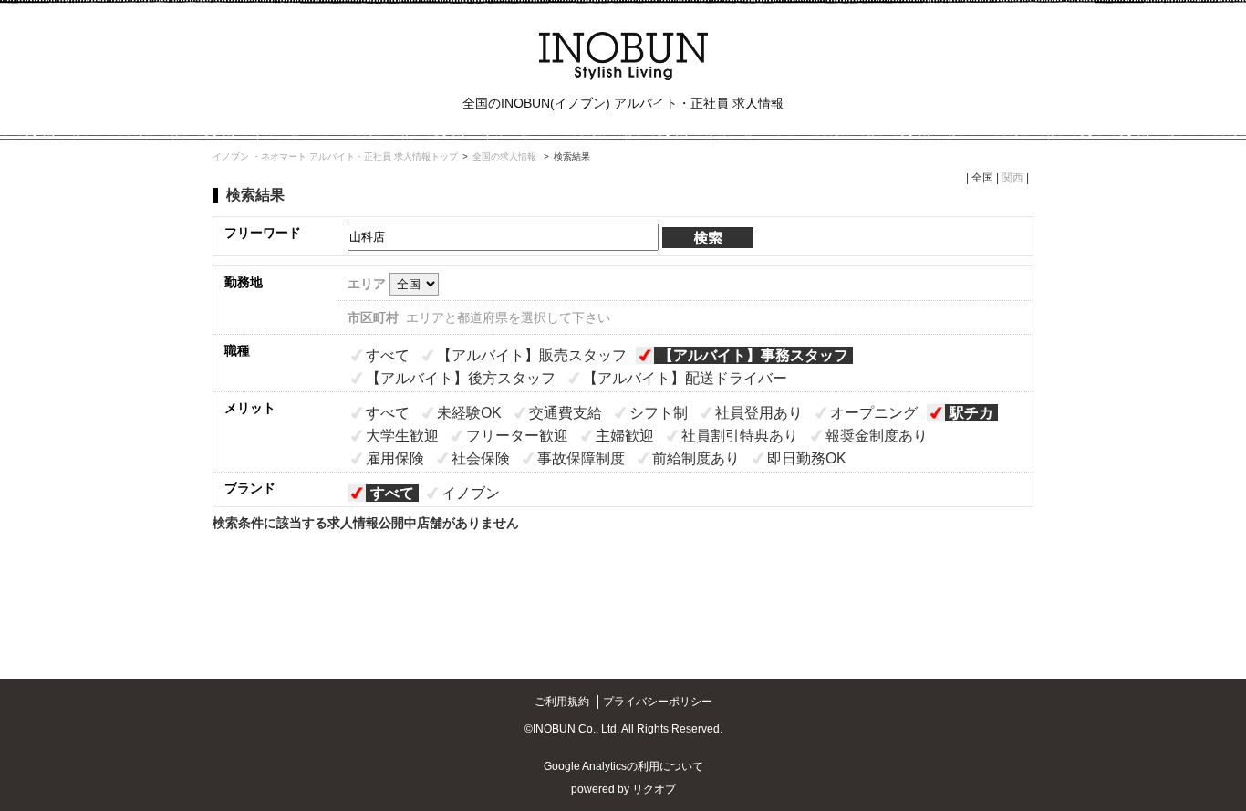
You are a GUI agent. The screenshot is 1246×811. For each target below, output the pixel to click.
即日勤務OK (806, 458)
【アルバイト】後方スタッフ (461, 378)
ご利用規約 (562, 701)
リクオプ (654, 789)
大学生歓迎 (402, 435)
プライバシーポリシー (657, 701)
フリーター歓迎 (517, 435)
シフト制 (658, 413)
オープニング (874, 413)
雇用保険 (395, 458)
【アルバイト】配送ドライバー (685, 378)
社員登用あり (759, 413)
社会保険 (481, 458)
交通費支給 (565, 413)
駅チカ (971, 413)
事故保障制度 (581, 458)
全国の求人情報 (505, 156)
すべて (388, 355)
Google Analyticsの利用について (623, 766)
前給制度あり (696, 458)
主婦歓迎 (625, 435)
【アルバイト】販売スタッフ (532, 355)
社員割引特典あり (739, 435)
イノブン (470, 493)
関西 (1012, 178)
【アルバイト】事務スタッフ (753, 355)
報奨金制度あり (876, 435)
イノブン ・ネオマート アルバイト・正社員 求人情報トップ (335, 156)
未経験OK (469, 413)
